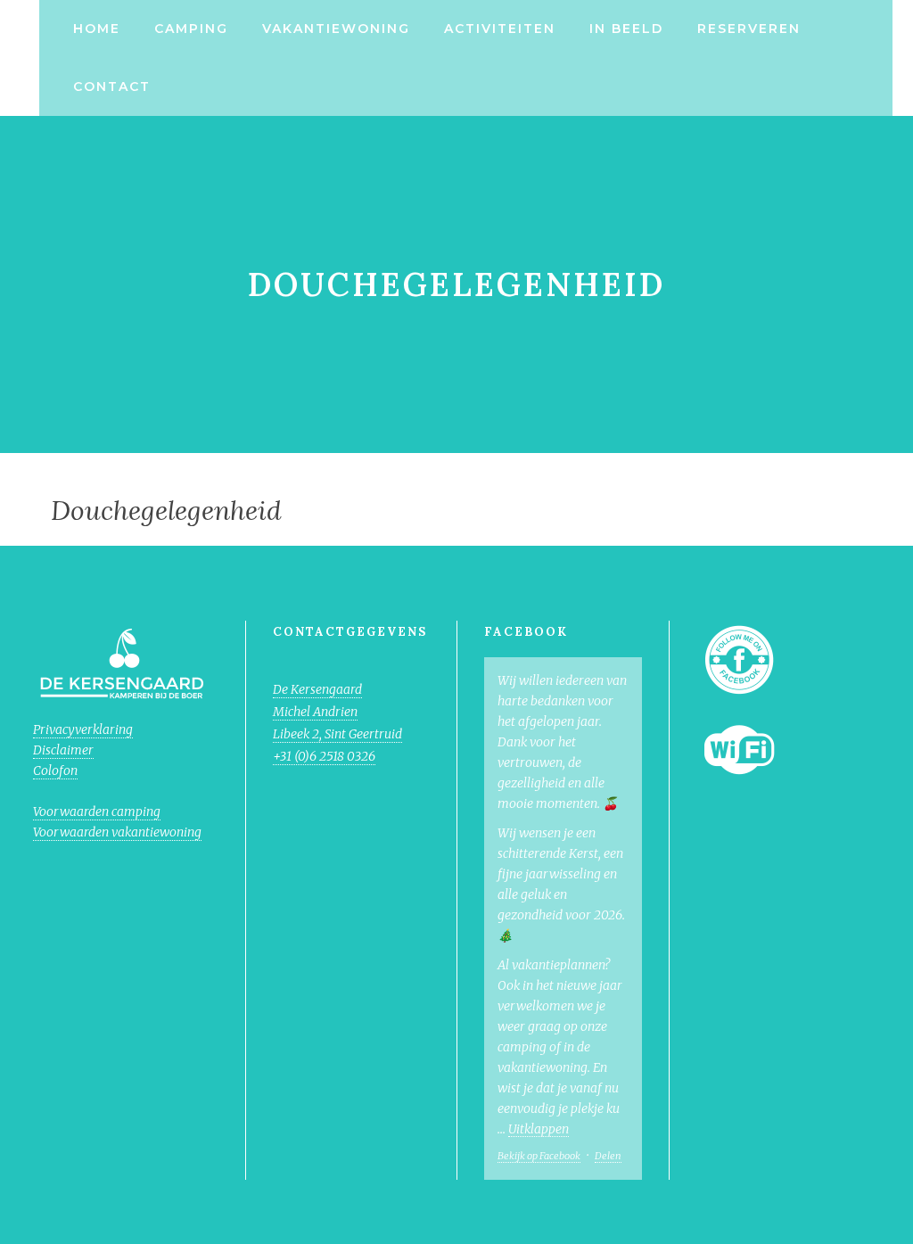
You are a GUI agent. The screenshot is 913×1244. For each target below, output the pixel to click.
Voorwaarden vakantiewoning (117, 832)
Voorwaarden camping (96, 811)
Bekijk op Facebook (539, 1155)
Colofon (55, 770)
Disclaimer (63, 750)
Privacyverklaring (83, 729)
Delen (608, 1155)
